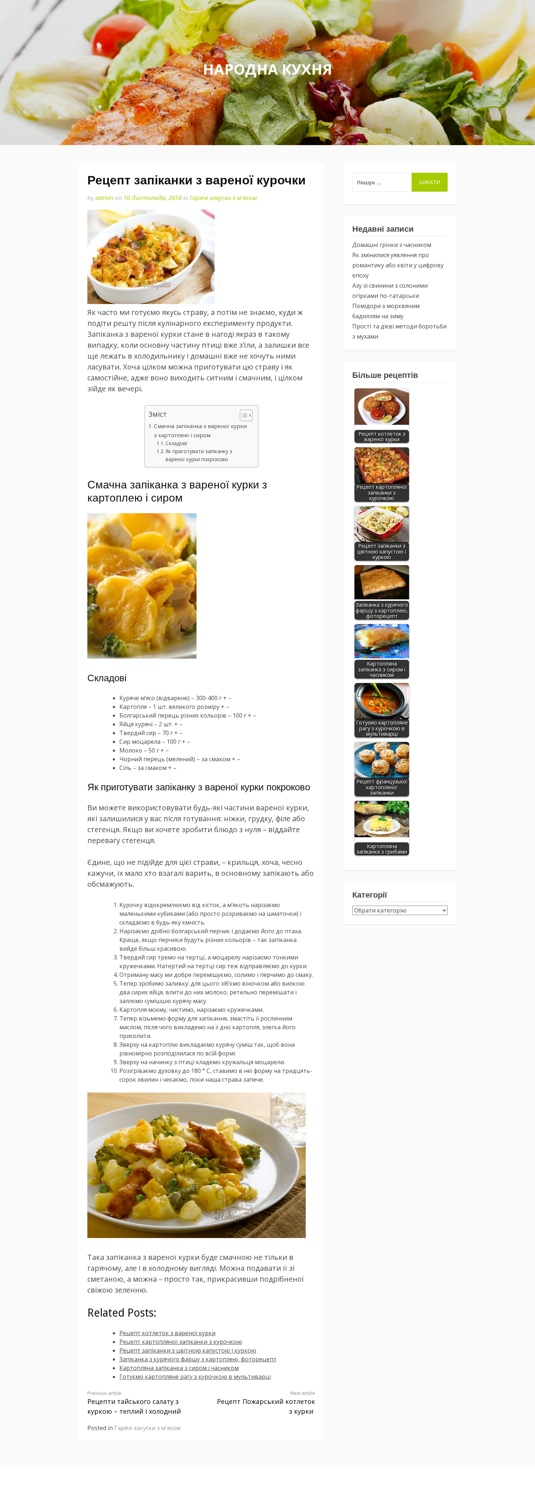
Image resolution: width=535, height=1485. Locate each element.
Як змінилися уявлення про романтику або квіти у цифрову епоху (398, 265)
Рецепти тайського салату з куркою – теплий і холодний (134, 1403)
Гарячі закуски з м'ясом (223, 197)
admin (104, 197)
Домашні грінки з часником (391, 245)
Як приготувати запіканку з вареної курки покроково (199, 455)
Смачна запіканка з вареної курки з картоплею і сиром (200, 430)
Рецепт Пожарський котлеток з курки (266, 1403)
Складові (176, 443)
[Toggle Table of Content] (242, 415)
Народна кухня (267, 69)
